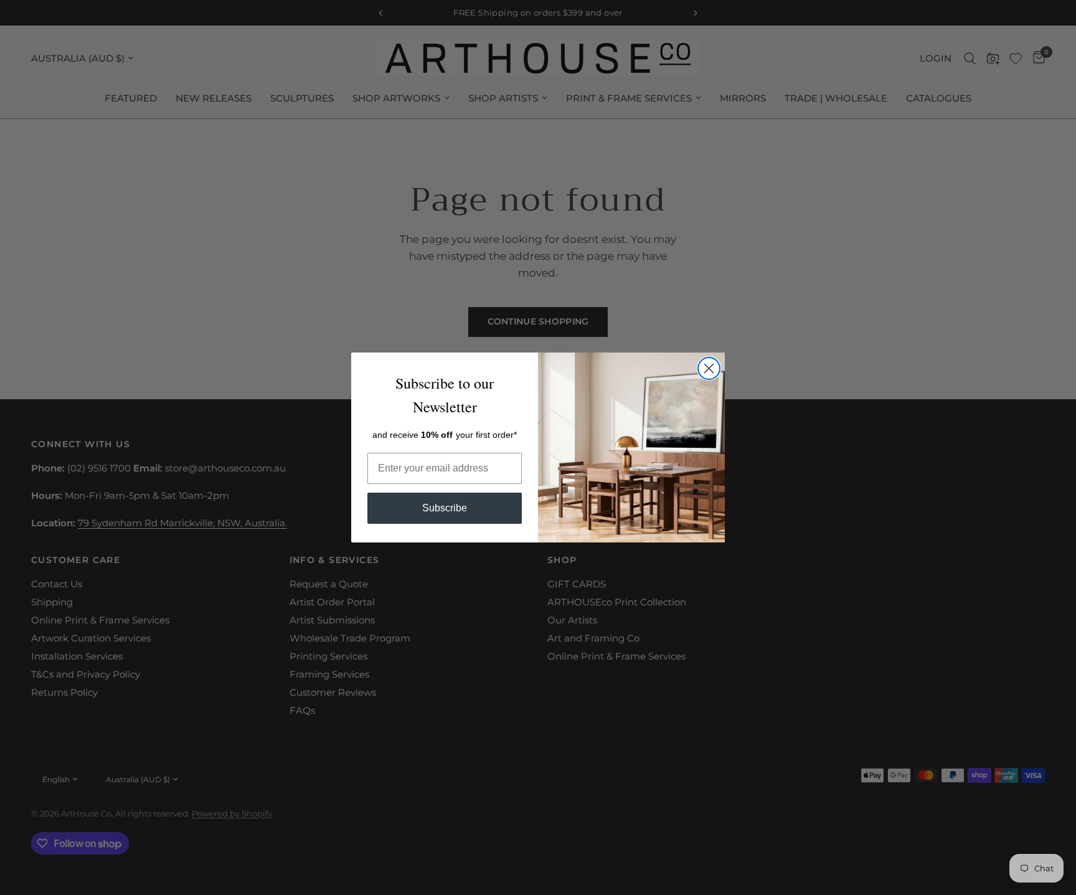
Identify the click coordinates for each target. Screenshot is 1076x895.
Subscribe (444, 508)
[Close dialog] (709, 368)
